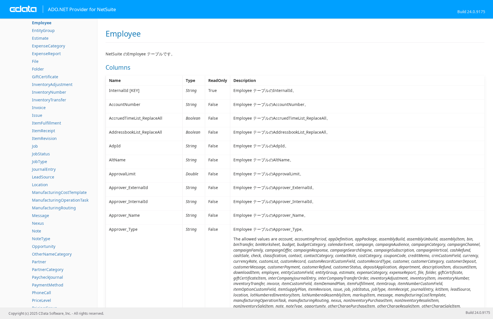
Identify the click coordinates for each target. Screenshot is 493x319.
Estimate (40, 38)
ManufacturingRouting (54, 207)
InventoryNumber (49, 92)
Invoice (39, 107)
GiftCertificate (45, 76)
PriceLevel (41, 300)
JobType (39, 161)
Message (40, 215)
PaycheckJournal (47, 277)
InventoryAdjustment (52, 84)
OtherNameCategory (52, 254)
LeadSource (43, 177)
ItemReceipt (43, 130)
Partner (39, 261)
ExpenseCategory (48, 46)
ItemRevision (44, 138)
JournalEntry (44, 169)
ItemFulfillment (46, 123)
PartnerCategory (47, 269)
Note (36, 231)
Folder (38, 69)
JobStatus (41, 154)
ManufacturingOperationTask (60, 200)
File (35, 61)
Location (40, 184)
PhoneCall (41, 292)
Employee (41, 22)
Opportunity (43, 246)
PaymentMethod (47, 285)
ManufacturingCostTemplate (59, 192)
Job (35, 146)
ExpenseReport (46, 53)
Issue (37, 115)
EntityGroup (43, 30)
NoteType (41, 238)
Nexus (38, 223)
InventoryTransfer (49, 100)
